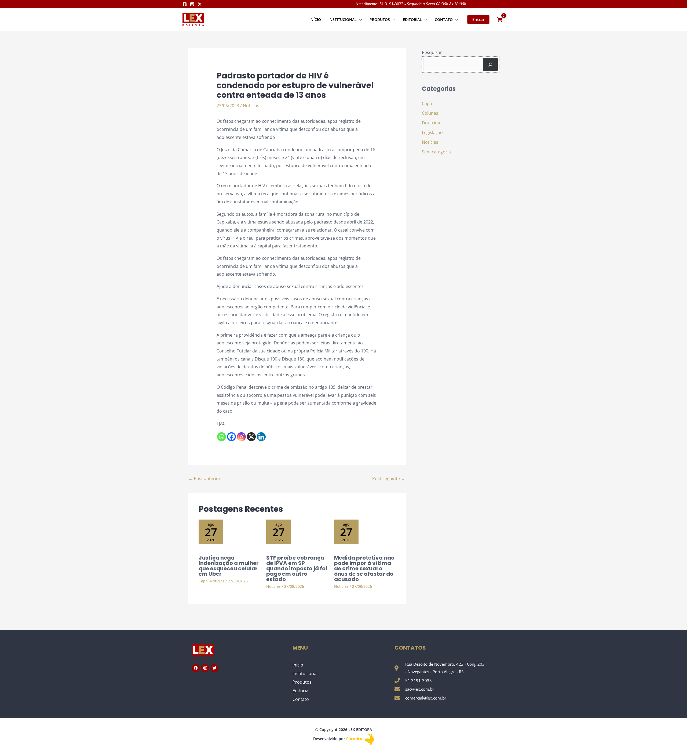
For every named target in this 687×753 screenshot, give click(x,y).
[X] (251, 436)
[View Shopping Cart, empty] (500, 19)
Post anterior (204, 478)
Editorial (301, 691)
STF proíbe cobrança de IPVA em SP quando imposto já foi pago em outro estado (296, 568)
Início (298, 665)
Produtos (302, 682)
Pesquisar (432, 52)
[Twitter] (200, 4)
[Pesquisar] (490, 64)
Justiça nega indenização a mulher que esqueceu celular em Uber (229, 566)
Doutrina (431, 123)
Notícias (251, 106)
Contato (301, 699)
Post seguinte (388, 478)
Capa (203, 580)
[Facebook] (184, 4)
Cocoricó (354, 738)
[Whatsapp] (221, 436)
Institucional (305, 673)
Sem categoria (436, 152)
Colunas (430, 113)
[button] (359, 19)
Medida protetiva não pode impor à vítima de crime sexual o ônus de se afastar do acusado (364, 568)
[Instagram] (192, 4)
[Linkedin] (261, 436)
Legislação (432, 132)
